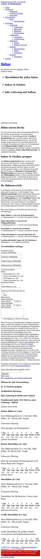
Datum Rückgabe (7, 303)
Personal (13, 55)
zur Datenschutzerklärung (15, 555)
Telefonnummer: (11, 265)
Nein (5, 295)
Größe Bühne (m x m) (8, 286)
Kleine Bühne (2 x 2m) (11, 274)
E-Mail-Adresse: (11, 261)
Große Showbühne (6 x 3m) (13, 280)
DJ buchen (8, 181)
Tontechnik (13, 25)
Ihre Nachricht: (6, 307)
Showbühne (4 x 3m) (10, 278)
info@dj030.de (30, 342)
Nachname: (9, 257)
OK (5, 555)
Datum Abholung (7, 299)
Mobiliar (13, 47)
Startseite (20, 69)
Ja (4, 293)
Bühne (6, 64)
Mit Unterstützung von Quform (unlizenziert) (16, 378)
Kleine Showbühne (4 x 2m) (13, 276)
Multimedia (13, 41)
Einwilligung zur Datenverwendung (15, 319)
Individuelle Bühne (7, 282)
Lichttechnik (14, 35)
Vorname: (8, 253)
